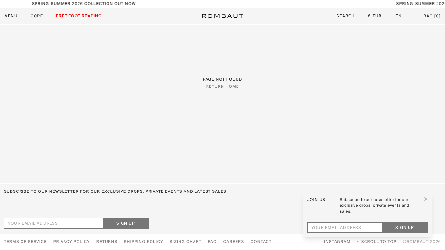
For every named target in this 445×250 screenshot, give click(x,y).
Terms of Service (25, 242)
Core (37, 16)
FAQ (212, 242)
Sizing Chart (186, 242)
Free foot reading (79, 16)
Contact (261, 242)
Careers (233, 242)
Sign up (125, 224)
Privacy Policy (71, 242)
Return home (222, 87)
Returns (106, 242)
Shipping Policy (143, 242)
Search (346, 16)
